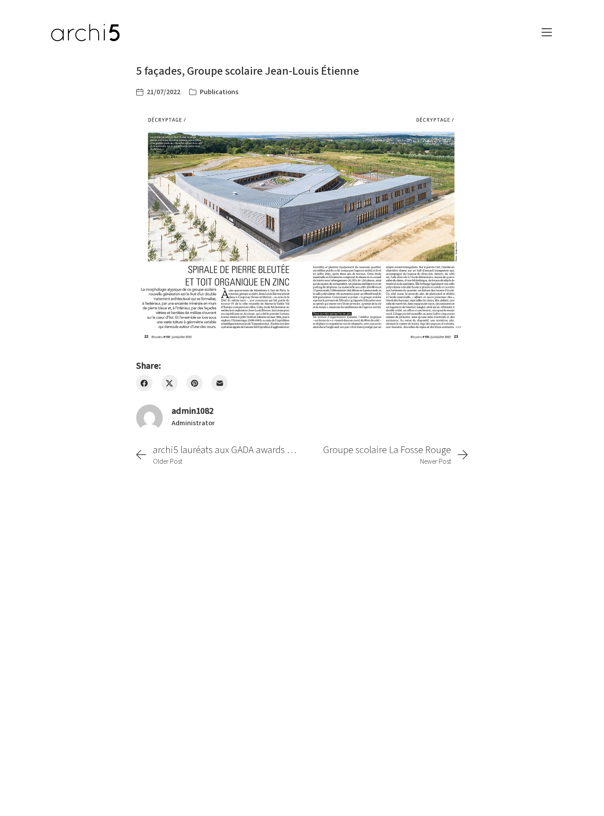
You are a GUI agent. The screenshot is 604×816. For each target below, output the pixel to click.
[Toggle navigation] (546, 32)
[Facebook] (144, 383)
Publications (219, 92)
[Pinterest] (195, 383)
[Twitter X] (169, 383)
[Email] (219, 383)
